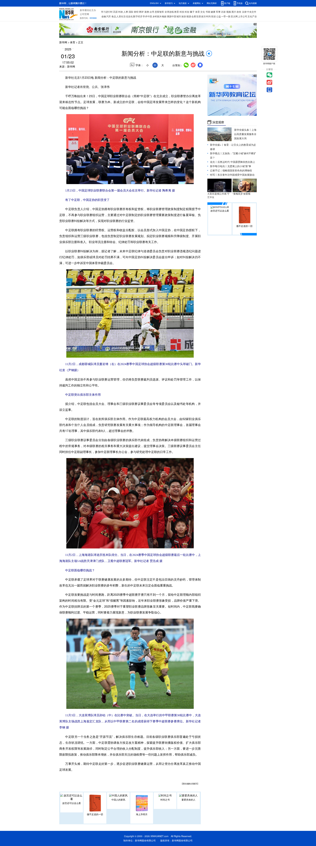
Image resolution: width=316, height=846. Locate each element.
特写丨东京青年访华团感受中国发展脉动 (232, 175)
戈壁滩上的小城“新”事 (239, 166)
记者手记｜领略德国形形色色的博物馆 (231, 170)
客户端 (227, 3)
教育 (176, 12)
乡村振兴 (157, 16)
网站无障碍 (212, 3)
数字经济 (137, 16)
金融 (103, 16)
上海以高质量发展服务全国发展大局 (245, 134)
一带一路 (225, 16)
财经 (136, 12)
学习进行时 (107, 12)
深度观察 (218, 122)
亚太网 (234, 16)
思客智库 (159, 12)
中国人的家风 (118, 800)
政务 (239, 12)
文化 (202, 12)
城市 (178, 16)
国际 (131, 12)
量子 (192, 12)
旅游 (183, 16)
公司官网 (84, 14)
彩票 (198, 16)
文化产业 (252, 16)
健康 (213, 12)
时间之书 (165, 800)
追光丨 (213, 162)
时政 (120, 12)
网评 (141, 12)
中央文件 (251, 12)
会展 (193, 16)
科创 (187, 12)
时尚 (208, 16)
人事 (125, 12)
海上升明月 (141, 814)
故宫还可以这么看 (71, 803)
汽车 (108, 16)
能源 (188, 16)
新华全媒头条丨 (242, 130)
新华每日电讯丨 (218, 166)
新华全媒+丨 (217, 145)
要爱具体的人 (188, 800)
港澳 (146, 12)
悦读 (213, 16)
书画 (208, 12)
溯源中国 (171, 16)
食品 (113, 16)
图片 (234, 12)
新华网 (63, 42)
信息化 (129, 16)
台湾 (151, 12)
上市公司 (242, 16)
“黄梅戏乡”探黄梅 (241, 194)
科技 (182, 12)
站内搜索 (253, 3)
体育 (197, 12)
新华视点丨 (216, 153)
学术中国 (147, 16)
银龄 (164, 16)
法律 (244, 12)
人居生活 (121, 16)
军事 (218, 12)
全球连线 (169, 12)
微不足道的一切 (95, 814)
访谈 (223, 12)
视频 (228, 12)
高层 (115, 12)
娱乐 (203, 16)
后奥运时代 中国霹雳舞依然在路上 (236, 162)
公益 (218, 16)
